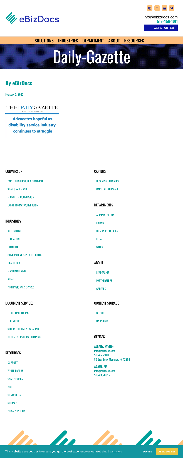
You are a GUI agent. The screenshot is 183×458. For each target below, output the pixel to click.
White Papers (15, 370)
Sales (99, 247)
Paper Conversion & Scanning (25, 181)
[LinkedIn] (164, 8)
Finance (100, 223)
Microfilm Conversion (21, 197)
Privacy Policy (16, 411)
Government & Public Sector (25, 255)
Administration (105, 215)
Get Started (164, 27)
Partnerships (104, 280)
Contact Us (14, 395)
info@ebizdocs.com (161, 17)
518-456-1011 (167, 21)
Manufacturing (17, 271)
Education (13, 239)
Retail (11, 279)
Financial (13, 247)
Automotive (15, 231)
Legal (99, 239)
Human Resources (107, 231)
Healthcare (14, 263)
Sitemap (12, 403)
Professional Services (21, 287)
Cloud (99, 313)
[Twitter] (171, 8)
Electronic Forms (18, 313)
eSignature (14, 321)
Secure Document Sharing (23, 329)
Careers (101, 288)
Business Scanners (107, 181)
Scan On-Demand (17, 189)
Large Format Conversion (23, 205)
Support (13, 362)
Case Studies (15, 379)
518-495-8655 (102, 375)
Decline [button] (147, 451)
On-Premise (103, 321)
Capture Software (107, 189)
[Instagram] (149, 8)
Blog (10, 387)
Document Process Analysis (24, 337)
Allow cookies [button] (166, 451)
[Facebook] (157, 8)
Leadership (102, 272)
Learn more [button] (115, 451)
